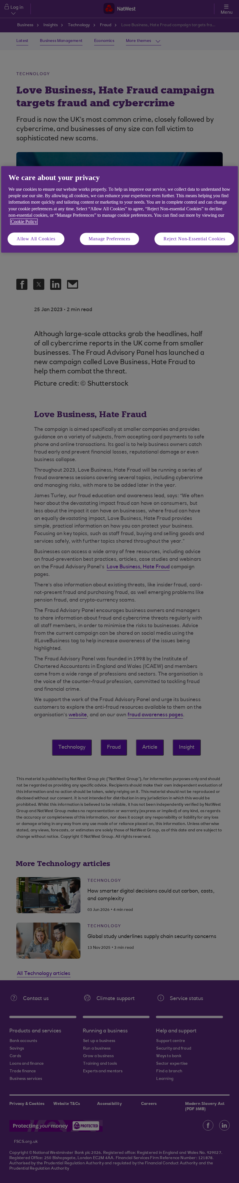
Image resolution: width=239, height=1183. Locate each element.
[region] (119, 209)
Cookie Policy (24, 221)
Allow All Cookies (36, 238)
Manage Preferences (109, 238)
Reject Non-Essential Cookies (194, 238)
